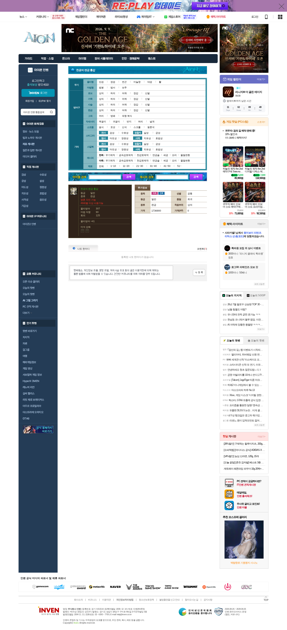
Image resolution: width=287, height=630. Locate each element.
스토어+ (261, 122)
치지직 (26, 337)
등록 (199, 272)
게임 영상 (27, 368)
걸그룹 (26, 349)
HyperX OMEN (31, 381)
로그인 (254, 16)
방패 (113, 116)
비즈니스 (92, 599)
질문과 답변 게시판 (32, 150)
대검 (149, 82)
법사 (103, 138)
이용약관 (106, 599)
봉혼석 (150, 127)
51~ (179, 166)
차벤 (25, 343)
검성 (23, 174)
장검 (113, 82)
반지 (129, 121)
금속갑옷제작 (126, 155)
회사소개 (78, 599)
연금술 (156, 155)
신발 (147, 93)
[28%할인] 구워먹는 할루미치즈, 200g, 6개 (244, 443)
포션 (113, 127)
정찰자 (138, 132)
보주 (124, 87)
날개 (152, 121)
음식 (101, 127)
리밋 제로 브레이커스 (33, 399)
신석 (124, 127)
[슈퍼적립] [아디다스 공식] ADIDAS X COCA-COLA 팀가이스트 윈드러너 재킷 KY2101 (244, 449)
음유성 (43, 199)
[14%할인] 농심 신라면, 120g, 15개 (241, 456)
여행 (25, 356)
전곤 (124, 82)
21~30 (139, 166)
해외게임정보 (29, 362)
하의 (113, 93)
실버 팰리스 (28, 393)
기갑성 (24, 205)
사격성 (24, 199)
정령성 (43, 187)
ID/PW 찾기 (45, 101)
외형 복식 (127, 116)
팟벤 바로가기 (30, 331)
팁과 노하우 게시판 (32, 137)
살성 (42, 180)
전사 (103, 132)
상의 (101, 93)
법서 (113, 87)
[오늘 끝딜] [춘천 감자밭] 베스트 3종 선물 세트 (244, 462)
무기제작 (110, 155)
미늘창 (137, 82)
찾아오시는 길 (191, 599)
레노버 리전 (28, 387)
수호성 (43, 174)
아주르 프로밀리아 (32, 406)
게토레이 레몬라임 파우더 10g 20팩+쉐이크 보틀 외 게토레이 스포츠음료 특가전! (244, 468)
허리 (140, 121)
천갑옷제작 (143, 155)
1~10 (113, 166)
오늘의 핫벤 (28, 287)
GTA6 (26, 418)
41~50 (167, 166)
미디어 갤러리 (30, 156)
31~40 (153, 166)
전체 (101, 166)
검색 (51, 112)
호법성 (43, 193)
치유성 (24, 193)
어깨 (124, 93)
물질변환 (185, 155)
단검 (101, 82)
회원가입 (29, 101)
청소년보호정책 (146, 599)
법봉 (101, 87)
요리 (174, 155)
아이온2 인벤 (29, 224)
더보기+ (261, 79)
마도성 (24, 187)
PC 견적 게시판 (30, 306)
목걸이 (102, 121)
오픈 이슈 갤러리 (31, 281)
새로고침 (258, 284)
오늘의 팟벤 (28, 294)
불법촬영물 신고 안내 (169, 599)
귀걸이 (116, 121)
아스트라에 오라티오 (33, 412)
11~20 (126, 166)
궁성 (23, 180)
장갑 (136, 93)
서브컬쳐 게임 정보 (32, 374)
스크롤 (137, 127)
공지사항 (208, 599)
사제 (137, 138)
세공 (165, 155)
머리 (101, 116)
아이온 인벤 (41, 70)
